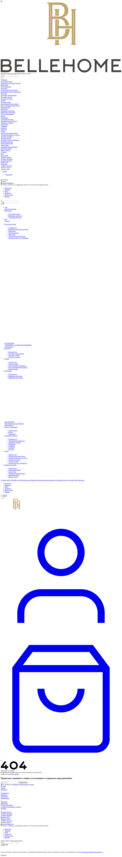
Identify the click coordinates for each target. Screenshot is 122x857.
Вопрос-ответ (5, 817)
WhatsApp (8, 193)
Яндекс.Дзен (9, 195)
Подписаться (23, 782)
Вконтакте (8, 188)
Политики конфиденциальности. (92, 852)
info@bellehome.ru (8, 183)
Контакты (81, 480)
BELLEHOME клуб (13, 480)
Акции (3, 788)
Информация (5, 798)
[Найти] (2, 78)
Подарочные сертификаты (29, 480)
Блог (76, 480)
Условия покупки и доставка (65, 480)
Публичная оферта (7, 805)
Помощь (3, 808)
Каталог (3, 786)
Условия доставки (6, 814)
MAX (6, 191)
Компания (4, 789)
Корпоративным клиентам (46, 480)
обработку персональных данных (23, 784)
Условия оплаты (6, 812)
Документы (4, 796)
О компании (5, 793)
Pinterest (7, 196)
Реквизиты (4, 803)
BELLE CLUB (5, 819)
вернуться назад (6, 774)
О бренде (4, 480)
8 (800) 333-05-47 (6, 166)
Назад (4, 495)
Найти (3, 845)
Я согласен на (18, 784)
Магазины (4, 802)
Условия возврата (6, 815)
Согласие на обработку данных (11, 807)
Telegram (7, 190)
